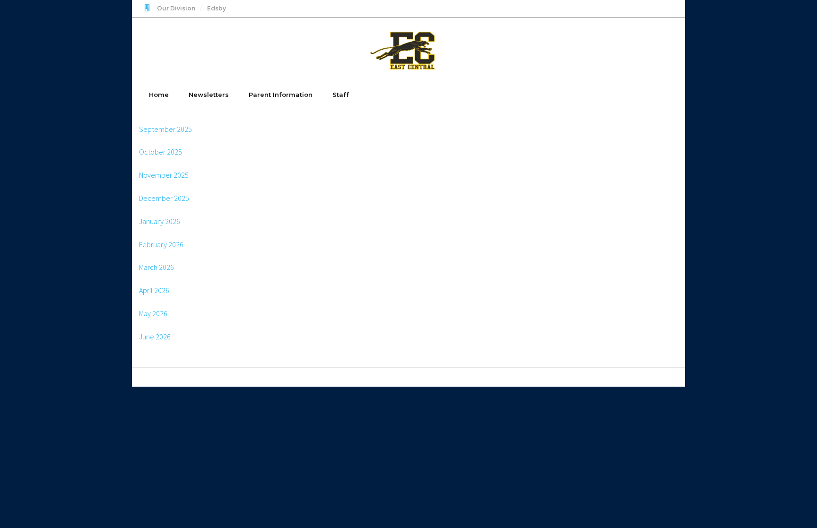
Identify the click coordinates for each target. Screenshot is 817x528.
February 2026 (161, 244)
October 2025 (160, 151)
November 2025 (164, 175)
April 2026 (154, 290)
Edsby (216, 8)
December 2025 (164, 198)
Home (159, 94)
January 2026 (159, 221)
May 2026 (153, 313)
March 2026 (156, 267)
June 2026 (155, 336)
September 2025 (165, 129)
